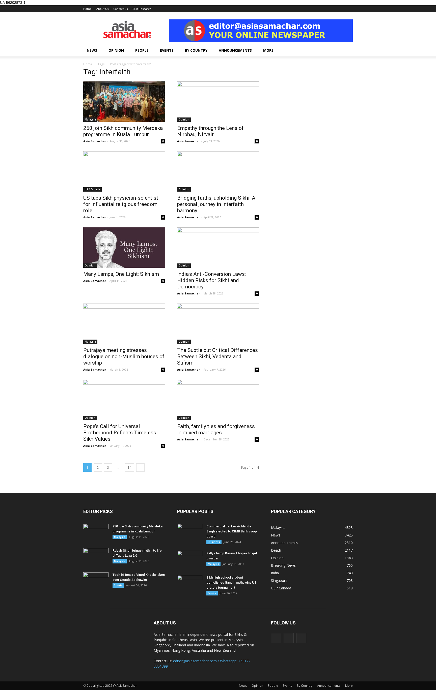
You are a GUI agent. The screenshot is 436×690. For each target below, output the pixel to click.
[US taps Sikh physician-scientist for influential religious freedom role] (124, 171)
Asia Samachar (94, 141)
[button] (347, 50)
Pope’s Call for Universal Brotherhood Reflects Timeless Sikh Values (119, 432)
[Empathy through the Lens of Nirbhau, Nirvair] (218, 101)
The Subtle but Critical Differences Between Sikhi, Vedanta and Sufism (217, 356)
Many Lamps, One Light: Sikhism (121, 274)
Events (167, 50)
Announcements (235, 50)
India (275, 573)
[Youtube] (301, 638)
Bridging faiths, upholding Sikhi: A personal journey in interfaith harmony (216, 204)
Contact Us (120, 9)
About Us (102, 9)
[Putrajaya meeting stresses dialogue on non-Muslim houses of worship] (124, 324)
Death (276, 550)
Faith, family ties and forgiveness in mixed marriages (216, 429)
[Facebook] (276, 638)
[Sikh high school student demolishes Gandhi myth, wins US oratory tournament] (189, 584)
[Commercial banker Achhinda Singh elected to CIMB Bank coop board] (189, 533)
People (142, 50)
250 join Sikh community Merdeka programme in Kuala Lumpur (123, 131)
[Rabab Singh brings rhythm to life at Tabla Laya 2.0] (95, 557)
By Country (196, 50)
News (92, 50)
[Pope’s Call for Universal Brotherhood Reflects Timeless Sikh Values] (124, 400)
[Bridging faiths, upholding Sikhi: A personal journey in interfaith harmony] (218, 171)
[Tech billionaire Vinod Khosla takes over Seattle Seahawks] (95, 581)
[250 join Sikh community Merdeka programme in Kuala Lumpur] (124, 101)
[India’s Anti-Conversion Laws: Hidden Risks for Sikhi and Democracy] (218, 247)
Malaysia (90, 119)
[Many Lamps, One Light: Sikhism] (124, 247)
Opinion (116, 50)
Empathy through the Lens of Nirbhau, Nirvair (210, 131)
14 (129, 467)
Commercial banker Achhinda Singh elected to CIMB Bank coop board (231, 531)
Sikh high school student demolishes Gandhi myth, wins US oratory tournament (231, 582)
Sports (118, 585)
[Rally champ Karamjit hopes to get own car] (189, 559)
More (268, 50)
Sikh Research (141, 9)
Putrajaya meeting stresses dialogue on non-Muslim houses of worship (124, 356)
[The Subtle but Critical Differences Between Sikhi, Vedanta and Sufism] (218, 324)
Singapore (279, 580)
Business (214, 542)
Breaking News (283, 565)
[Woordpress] (289, 638)
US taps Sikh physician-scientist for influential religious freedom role (120, 204)
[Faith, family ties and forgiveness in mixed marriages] (218, 400)
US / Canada (92, 189)
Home (87, 9)
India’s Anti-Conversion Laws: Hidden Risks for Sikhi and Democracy (211, 280)
